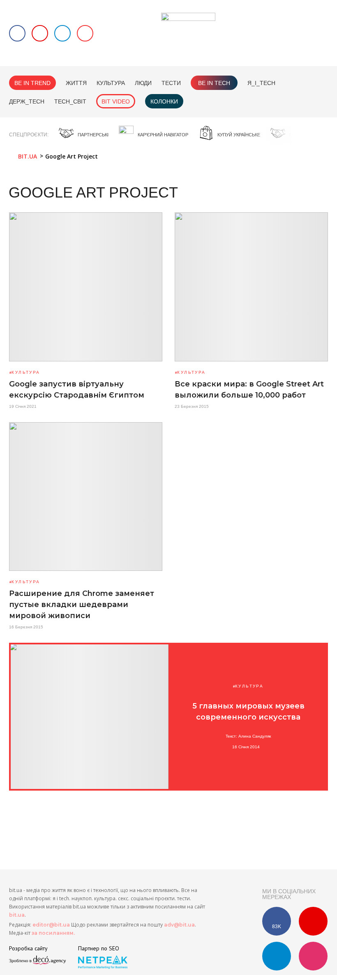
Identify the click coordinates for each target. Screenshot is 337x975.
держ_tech (26, 101)
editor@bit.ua (51, 925)
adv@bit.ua (179, 925)
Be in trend (32, 83)
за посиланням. (53, 933)
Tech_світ (70, 101)
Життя (76, 83)
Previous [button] (309, 135)
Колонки (164, 101)
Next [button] (324, 135)
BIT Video (116, 101)
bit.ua (17, 915)
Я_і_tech (261, 83)
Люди (143, 83)
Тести (171, 83)
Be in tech (214, 83)
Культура (111, 83)
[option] (83, 135)
